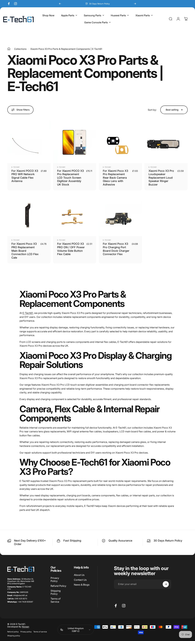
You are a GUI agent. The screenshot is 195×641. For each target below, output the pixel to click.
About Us (79, 574)
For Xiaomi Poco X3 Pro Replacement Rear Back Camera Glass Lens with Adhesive (115, 177)
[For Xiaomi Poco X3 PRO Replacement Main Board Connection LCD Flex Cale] (29, 214)
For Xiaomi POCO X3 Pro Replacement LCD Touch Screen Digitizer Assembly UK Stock (70, 177)
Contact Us (80, 579)
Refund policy (13, 632)
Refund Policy (58, 585)
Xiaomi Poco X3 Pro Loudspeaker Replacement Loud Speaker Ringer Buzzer (161, 177)
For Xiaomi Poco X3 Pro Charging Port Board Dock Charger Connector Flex (116, 249)
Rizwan (25, 626)
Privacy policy (26, 632)
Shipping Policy (56, 592)
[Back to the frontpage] (8, 48)
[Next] (135, 3)
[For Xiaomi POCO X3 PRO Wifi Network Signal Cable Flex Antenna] (29, 141)
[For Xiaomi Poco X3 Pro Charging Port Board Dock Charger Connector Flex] (120, 214)
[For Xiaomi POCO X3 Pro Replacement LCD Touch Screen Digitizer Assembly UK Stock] (74, 141)
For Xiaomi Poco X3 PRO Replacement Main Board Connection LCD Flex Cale (25, 250)
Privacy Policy (55, 579)
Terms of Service (56, 600)
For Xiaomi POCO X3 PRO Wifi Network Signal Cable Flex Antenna (24, 176)
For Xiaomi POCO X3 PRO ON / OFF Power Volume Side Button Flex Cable (71, 249)
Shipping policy (13, 636)
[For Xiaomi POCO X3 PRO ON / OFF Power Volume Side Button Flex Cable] (74, 214)
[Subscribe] (166, 584)
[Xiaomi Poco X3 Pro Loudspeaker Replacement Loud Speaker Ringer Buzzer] (166, 141)
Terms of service (40, 632)
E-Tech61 (15, 167)
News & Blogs (81, 584)
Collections (20, 49)
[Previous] (60, 3)
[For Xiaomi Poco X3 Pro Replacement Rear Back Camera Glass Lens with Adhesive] (120, 141)
